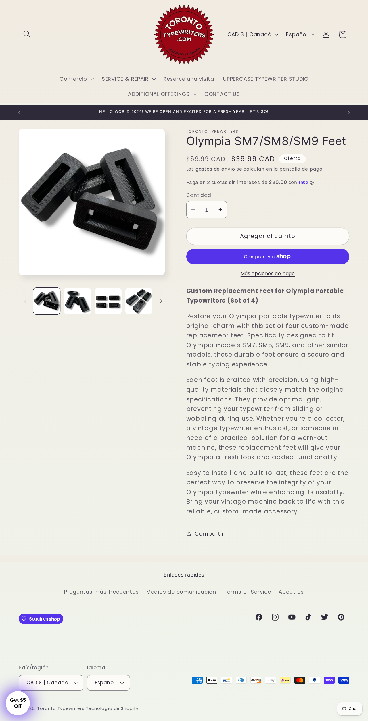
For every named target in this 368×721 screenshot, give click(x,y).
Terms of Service (247, 591)
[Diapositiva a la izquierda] (25, 301)
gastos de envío (215, 169)
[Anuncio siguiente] (348, 112)
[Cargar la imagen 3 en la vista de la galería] (108, 301)
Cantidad (198, 195)
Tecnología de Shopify (112, 708)
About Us (291, 591)
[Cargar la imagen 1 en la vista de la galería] (46, 301)
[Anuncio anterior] (19, 112)
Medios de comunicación (181, 591)
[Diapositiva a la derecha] (161, 301)
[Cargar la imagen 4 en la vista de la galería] (138, 301)
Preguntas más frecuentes (101, 591)
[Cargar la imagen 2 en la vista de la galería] (77, 301)
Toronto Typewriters (60, 708)
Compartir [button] (209, 533)
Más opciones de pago (268, 273)
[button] (27, 34)
